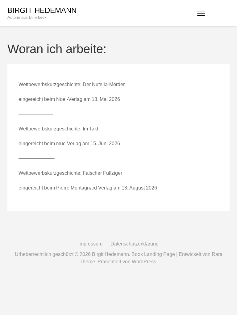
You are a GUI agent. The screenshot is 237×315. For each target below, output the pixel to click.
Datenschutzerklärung (134, 243)
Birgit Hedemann (42, 10)
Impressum (90, 243)
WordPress (144, 261)
